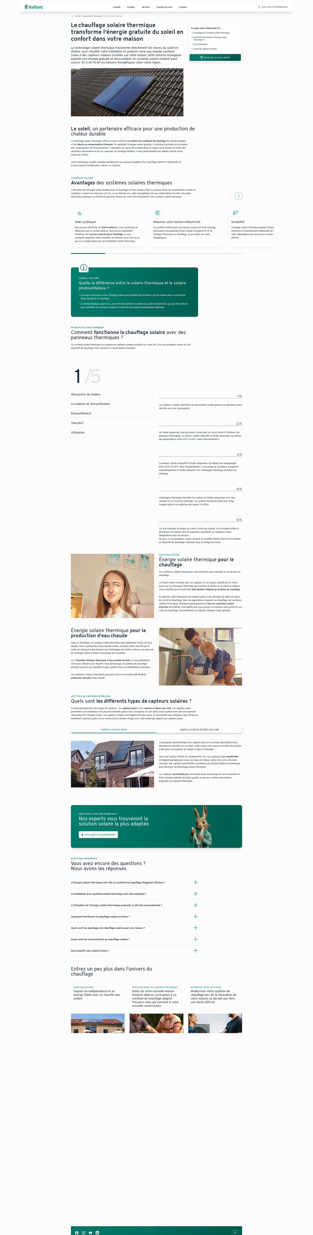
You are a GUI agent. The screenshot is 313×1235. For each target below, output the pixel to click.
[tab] (113, 729)
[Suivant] (238, 196)
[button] (98, 1008)
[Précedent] (230, 196)
